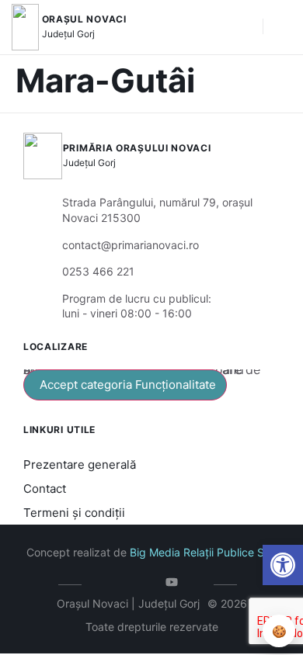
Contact (44, 488)
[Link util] (175, 582)
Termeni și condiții (74, 512)
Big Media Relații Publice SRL (203, 552)
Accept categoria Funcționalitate (128, 384)
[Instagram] (152, 582)
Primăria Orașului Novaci (137, 148)
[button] (283, 565)
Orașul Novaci (84, 19)
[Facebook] (105, 582)
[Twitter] (128, 582)
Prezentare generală (79, 464)
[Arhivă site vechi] (198, 582)
